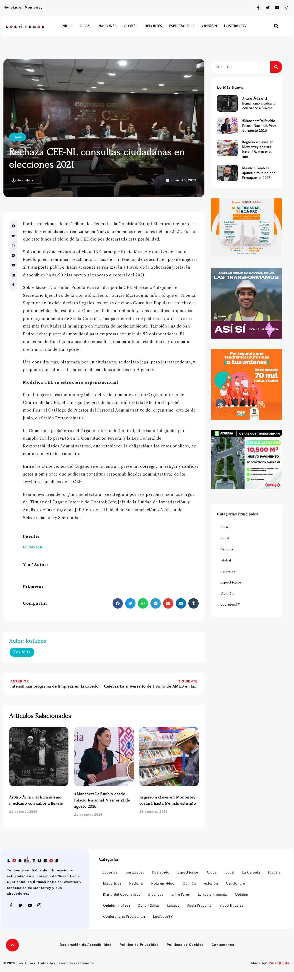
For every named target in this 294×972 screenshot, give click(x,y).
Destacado (161, 872)
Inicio (67, 26)
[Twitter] (267, 7)
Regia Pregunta (199, 906)
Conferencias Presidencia (124, 917)
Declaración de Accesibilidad (86, 944)
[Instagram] (286, 7)
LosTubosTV (235, 26)
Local (85, 26)
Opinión (209, 26)
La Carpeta (251, 872)
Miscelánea (112, 883)
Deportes (153, 26)
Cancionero (235, 883)
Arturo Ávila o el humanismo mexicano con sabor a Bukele (259, 103)
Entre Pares (181, 895)
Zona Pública (148, 906)
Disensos (156, 895)
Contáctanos (223, 944)
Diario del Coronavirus (121, 895)
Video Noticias (231, 906)
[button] (276, 26)
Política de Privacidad (139, 944)
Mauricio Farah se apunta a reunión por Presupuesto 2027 (258, 173)
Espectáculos (182, 26)
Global (131, 26)
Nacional (108, 26)
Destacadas (135, 872)
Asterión (211, 883)
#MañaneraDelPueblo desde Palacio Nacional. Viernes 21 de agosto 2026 (102, 800)
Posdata (274, 872)
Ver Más (22, 652)
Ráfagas (173, 906)
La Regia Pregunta (212, 895)
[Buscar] (276, 67)
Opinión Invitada (116, 906)
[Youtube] (277, 7)
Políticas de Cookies (185, 944)
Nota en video (163, 883)
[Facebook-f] (258, 7)
